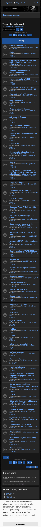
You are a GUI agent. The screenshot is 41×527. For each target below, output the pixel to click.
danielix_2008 (25, 253)
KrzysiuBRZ (24, 441)
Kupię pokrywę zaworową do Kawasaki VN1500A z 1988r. (21, 225)
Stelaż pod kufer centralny (19, 125)
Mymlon (23, 433)
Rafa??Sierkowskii (27, 192)
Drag (7, 494)
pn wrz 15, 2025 (32, 236)
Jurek (22, 369)
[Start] (21, 9)
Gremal (23, 96)
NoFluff (23, 66)
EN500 (13, 105)
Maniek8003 (25, 145)
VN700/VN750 (15, 76)
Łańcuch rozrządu (16, 199)
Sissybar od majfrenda (18, 283)
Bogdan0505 (25, 54)
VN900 (13, 57)
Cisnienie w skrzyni (17, 431)
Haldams (24, 404)
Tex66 (23, 271)
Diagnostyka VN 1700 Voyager (21, 94)
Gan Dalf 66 (24, 81)
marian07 (24, 47)
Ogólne (13, 130)
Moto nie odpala (15, 448)
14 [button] (28, 35)
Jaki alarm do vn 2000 (18, 304)
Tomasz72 (24, 331)
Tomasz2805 (25, 298)
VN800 (13, 159)
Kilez (22, 354)
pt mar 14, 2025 (33, 331)
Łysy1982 (24, 74)
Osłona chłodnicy (16, 296)
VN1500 (13, 149)
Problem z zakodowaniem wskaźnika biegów (19, 71)
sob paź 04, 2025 (32, 227)
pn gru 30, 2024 (31, 369)
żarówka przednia (16, 352)
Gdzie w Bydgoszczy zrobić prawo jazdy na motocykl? (23, 402)
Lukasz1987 (25, 261)
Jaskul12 (24, 306)
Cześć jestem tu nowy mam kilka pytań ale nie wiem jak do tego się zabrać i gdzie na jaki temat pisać (22, 172)
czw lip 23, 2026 (32, 96)
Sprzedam (14, 49)
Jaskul (7, 496)
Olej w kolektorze (16, 101)
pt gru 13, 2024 (33, 396)
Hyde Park (14, 406)
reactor (23, 210)
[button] (10, 35)
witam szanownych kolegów (20, 344)
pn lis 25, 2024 (32, 404)
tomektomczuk (25, 119)
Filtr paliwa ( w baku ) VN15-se (21, 87)
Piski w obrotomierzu (17, 359)
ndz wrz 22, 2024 (33, 426)
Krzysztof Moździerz (27, 360)
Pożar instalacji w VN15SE (19, 79)
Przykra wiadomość (17, 367)
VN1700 (13, 97)
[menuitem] (16, 3)
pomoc (12, 336)
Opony (12, 162)
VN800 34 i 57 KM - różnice (20, 424)
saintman (24, 419)
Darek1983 (24, 164)
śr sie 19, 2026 (31, 66)
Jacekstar (24, 244)
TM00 (22, 449)
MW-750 (23, 426)
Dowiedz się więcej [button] (11, 518)
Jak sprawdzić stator (17, 117)
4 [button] (21, 35)
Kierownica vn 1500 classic (20, 190)
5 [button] (23, 35)
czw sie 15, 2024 (31, 449)
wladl (22, 291)
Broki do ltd (14, 259)
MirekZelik (24, 411)
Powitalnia (14, 349)
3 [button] (18, 35)
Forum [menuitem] (10, 3)
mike (22, 284)
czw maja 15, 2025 (31, 291)
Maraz (23, 89)
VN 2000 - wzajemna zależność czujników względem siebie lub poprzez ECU (21, 375)
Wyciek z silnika (15, 321)
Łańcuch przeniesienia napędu (21, 410)
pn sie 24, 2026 (33, 47)
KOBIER (23, 155)
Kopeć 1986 (9, 497)
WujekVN (24, 278)
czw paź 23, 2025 (32, 219)
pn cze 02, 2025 (33, 278)
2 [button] (16, 35)
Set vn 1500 (14, 144)
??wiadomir (24, 337)
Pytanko (12, 394)
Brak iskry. (13, 312)
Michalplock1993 (26, 322)
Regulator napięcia (16, 276)
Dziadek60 (24, 200)
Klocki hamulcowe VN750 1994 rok (23, 251)
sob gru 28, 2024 (31, 389)
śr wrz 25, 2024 (33, 419)
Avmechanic (9, 493)
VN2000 (13, 309)
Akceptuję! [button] (20, 524)
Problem (12, 329)
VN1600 (13, 167)
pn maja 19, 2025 (30, 284)
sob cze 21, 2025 (31, 271)
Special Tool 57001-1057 (18, 289)
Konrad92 (24, 102)
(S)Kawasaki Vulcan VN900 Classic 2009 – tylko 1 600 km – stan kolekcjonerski (23, 62)
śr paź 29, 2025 (31, 210)
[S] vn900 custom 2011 (18, 45)
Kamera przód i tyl (16, 182)
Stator (11, 52)
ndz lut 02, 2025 (30, 354)
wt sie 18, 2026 (33, 74)
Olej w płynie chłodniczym (19, 109)
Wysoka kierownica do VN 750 (21, 418)
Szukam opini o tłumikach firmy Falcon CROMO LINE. (22, 153)
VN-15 (13, 84)
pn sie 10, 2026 (31, 89)
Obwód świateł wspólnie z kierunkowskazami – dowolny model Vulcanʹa (23, 386)
